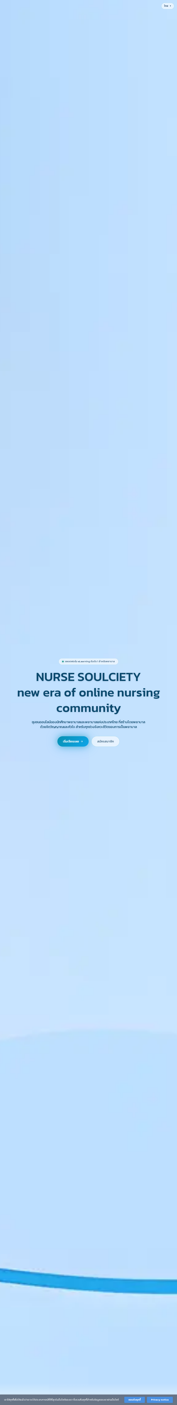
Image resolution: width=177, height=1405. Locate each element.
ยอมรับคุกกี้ (134, 1400)
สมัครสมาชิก (105, 741)
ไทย (167, 6)
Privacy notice (160, 1400)
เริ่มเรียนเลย (71, 741)
